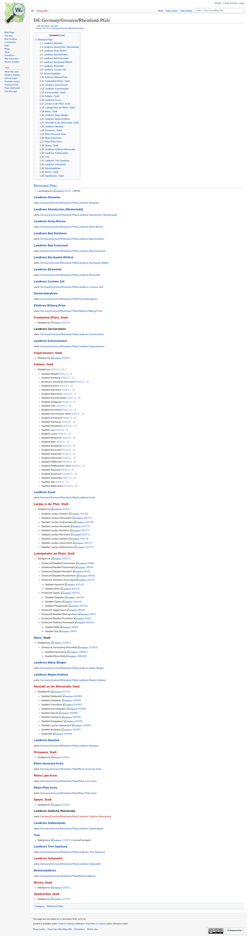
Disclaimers (79, 929)
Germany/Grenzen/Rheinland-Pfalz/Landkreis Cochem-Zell (71, 287)
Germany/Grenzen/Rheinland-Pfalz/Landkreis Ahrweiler (69, 202)
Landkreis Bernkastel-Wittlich (53, 257)
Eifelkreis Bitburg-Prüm (50, 305)
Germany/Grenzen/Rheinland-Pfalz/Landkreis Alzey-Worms (71, 226)
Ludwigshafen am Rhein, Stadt (54, 553)
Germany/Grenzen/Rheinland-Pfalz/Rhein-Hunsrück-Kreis (70, 769)
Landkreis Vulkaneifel (48, 858)
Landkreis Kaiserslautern (50, 340)
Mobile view (92, 929)
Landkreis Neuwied (46, 740)
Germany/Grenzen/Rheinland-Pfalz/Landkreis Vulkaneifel (70, 864)
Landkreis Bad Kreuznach (51, 245)
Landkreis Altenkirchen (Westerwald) (58, 209)
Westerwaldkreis (45, 870)
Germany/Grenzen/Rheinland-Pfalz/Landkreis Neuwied (69, 745)
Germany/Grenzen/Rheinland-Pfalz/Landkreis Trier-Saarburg (72, 852)
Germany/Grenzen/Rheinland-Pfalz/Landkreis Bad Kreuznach (73, 251)
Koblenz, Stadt (43, 364)
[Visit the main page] (14, 13)
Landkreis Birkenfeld (47, 269)
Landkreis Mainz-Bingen (50, 662)
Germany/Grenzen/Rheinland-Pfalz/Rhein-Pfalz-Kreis (68, 793)
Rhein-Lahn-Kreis (45, 775)
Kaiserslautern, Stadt (48, 353)
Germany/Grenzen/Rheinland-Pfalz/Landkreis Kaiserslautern (72, 346)
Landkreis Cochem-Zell (49, 281)
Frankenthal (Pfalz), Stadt (51, 317)
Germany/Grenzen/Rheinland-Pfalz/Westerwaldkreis (68, 876)
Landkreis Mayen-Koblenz (51, 674)
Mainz (38, 637)
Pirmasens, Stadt (45, 752)
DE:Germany (43, 26)
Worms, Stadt (43, 882)
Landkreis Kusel (44, 492)
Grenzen (55, 26)
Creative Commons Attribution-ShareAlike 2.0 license (81, 924)
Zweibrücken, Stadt (46, 894)
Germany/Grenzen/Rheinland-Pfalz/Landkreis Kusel (67, 497)
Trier (37, 835)
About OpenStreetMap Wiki (60, 929)
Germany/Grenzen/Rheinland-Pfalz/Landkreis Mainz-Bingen (72, 668)
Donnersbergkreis (46, 293)
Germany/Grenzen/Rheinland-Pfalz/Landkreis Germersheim (72, 334)
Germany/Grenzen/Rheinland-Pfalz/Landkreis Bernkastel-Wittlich (74, 262)
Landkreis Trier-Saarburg (50, 846)
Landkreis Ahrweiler (47, 197)
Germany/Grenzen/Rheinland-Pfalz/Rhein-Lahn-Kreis (68, 781)
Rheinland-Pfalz (45, 185)
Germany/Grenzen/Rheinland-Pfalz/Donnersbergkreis (68, 299)
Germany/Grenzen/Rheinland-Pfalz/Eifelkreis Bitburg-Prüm (71, 311)
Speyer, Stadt (43, 799)
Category (40, 906)
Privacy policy (39, 929)
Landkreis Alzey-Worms (50, 221)
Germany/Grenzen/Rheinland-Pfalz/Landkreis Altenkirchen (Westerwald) (78, 214)
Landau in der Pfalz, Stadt (51, 504)
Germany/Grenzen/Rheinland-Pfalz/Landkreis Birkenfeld (70, 275)
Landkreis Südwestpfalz (50, 823)
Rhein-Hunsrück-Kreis (48, 763)
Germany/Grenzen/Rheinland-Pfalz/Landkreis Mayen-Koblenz (73, 680)
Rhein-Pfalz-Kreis (45, 787)
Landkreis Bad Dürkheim (50, 233)
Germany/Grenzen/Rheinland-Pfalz (68, 28)
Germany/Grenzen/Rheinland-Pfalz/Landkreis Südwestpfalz (71, 828)
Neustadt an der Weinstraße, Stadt (57, 686)
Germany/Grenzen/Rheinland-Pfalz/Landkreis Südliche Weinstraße (75, 816)
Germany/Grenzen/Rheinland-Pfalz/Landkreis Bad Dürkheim (72, 238)
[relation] (58, 191)
